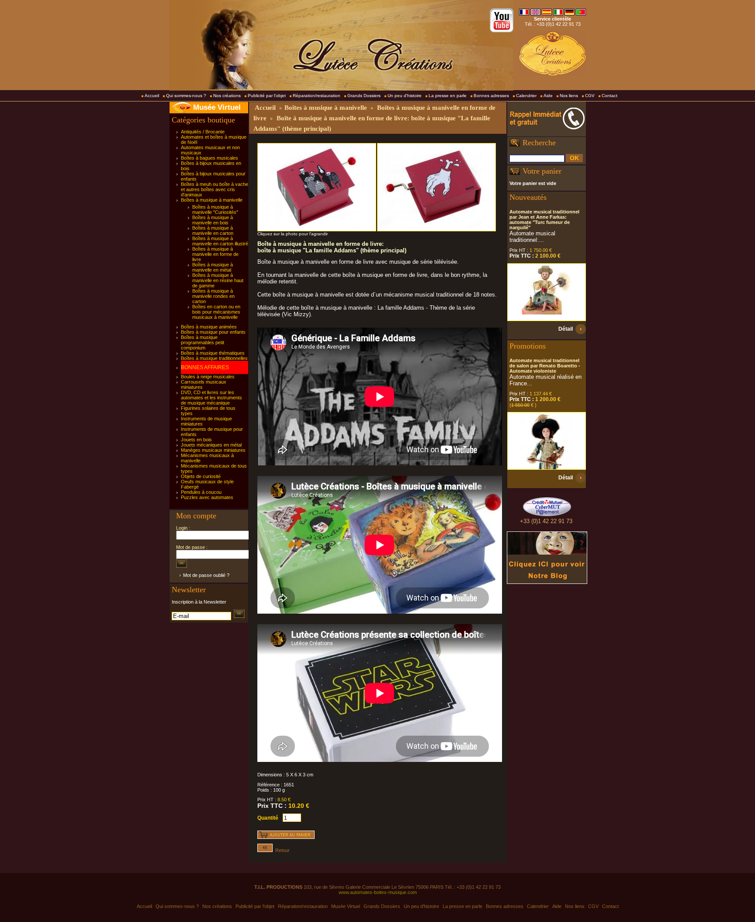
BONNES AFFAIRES (205, 367)
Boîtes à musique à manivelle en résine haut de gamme (217, 280)
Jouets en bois (196, 439)
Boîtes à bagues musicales (209, 158)
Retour (281, 850)
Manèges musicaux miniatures (213, 450)
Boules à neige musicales (208, 376)
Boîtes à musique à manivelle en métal (212, 267)
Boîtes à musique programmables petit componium (202, 342)
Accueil (152, 95)
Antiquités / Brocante (203, 131)
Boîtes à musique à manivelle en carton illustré (220, 241)
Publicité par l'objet (267, 95)
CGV (590, 95)
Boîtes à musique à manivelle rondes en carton (213, 296)
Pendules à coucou (201, 492)
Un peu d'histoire (405, 95)
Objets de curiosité (201, 476)
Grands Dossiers (364, 95)
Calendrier (526, 95)
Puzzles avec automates (207, 497)
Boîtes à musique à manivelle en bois (212, 220)
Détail (565, 329)
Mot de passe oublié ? (206, 575)
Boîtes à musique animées (209, 326)
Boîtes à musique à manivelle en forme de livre (215, 254)
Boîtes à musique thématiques (213, 353)
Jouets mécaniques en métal (211, 444)
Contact (609, 95)
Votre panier (542, 171)
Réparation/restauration (316, 95)
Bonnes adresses (491, 95)
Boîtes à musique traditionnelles (214, 358)
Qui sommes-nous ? (186, 95)
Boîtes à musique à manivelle (211, 200)
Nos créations (227, 95)
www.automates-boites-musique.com (378, 892)
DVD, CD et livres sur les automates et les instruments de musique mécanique (211, 397)
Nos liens (569, 95)
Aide (548, 95)
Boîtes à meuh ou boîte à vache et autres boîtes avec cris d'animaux (214, 189)
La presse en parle (448, 95)
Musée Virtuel (217, 107)
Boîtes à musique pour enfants (213, 332)
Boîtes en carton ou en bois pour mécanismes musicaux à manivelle (216, 312)
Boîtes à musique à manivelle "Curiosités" (215, 209)
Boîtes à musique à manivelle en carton (212, 230)
